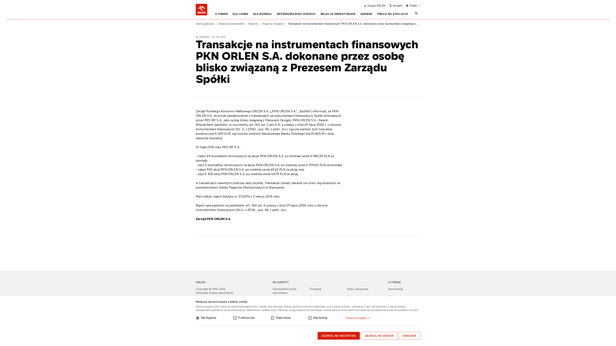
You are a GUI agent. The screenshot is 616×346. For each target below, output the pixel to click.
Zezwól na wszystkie (338, 335)
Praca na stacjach (392, 14)
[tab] (221, 14)
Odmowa (409, 335)
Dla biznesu (262, 14)
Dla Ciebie (240, 14)
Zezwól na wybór (379, 335)
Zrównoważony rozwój (296, 14)
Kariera (366, 14)
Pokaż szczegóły (356, 318)
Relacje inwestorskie (338, 14)
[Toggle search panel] (416, 13)
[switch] (235, 318)
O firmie (221, 14)
